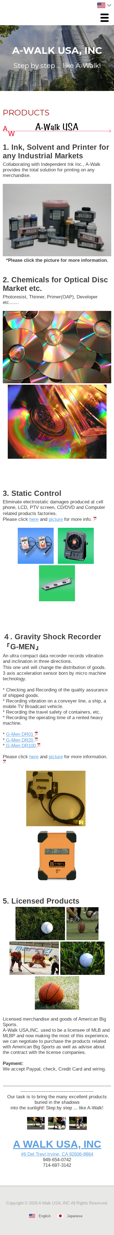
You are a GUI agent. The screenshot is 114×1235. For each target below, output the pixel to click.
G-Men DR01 (20, 734)
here (33, 519)
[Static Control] (95, 519)
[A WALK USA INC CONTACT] (57, 1128)
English (45, 1216)
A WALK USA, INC (57, 1144)
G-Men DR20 (19, 740)
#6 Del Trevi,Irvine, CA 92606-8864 (57, 1154)
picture (56, 519)
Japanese (74, 1216)
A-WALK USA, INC (57, 50)
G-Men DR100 (21, 745)
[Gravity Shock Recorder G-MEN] (36, 734)
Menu (106, 18)
